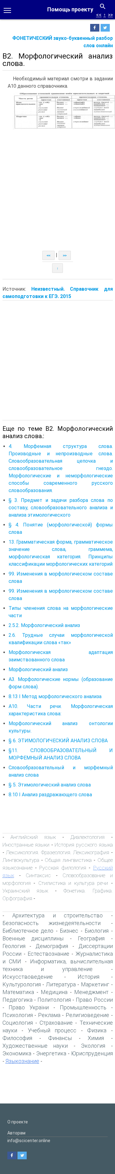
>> (110, 15)
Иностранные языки (26, 845)
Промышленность (83, 1007)
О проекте (17, 1121)
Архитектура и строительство (57, 915)
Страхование (56, 1022)
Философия (17, 1038)
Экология (93, 1045)
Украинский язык (25, 891)
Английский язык (33, 837)
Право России (94, 999)
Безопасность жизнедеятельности (51, 923)
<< (99, 15)
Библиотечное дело (28, 930)
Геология (13, 946)
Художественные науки (35, 1045)
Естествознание (48, 953)
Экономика (16, 1053)
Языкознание (22, 1061)
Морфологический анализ (38, 669)
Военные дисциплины (33, 938)
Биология (97, 930)
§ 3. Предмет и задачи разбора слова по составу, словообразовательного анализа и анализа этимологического (61, 507)
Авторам (16, 1132)
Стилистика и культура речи (73, 883)
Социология (17, 1022)
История (88, 976)
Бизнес (69, 930)
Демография (52, 946)
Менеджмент (91, 992)
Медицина (54, 992)
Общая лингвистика (68, 860)
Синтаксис (38, 875)
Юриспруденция (92, 1053)
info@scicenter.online (28, 1140)
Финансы (60, 1038)
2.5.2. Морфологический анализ (44, 625)
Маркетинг (95, 984)
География (91, 938)
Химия (96, 1038)
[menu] (7, 9)
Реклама (49, 1015)
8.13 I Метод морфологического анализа (55, 696)
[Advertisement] (57, 190)
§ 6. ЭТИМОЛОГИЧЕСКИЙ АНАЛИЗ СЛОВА (58, 741)
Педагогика (17, 999)
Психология (17, 1015)
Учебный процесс (52, 1030)
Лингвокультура (20, 860)
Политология (54, 999)
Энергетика (51, 1053)
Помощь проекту (70, 9)
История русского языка (84, 845)
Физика (96, 1030)
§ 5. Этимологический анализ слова (50, 785)
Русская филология (62, 868)
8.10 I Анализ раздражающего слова (50, 794)
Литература (61, 984)
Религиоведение (87, 1015)
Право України (29, 1007)
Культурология (21, 984)
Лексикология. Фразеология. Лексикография (57, 852)
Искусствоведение (27, 976)
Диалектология (88, 837)
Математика (18, 992)
